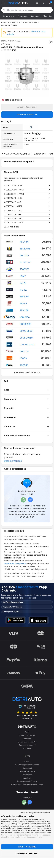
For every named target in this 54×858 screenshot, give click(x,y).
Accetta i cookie (27, 847)
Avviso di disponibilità (27, 107)
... (36, 140)
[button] (37, 3)
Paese (27, 732)
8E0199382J (13, 206)
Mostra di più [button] (12, 227)
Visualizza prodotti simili (27, 372)
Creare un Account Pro (27, 742)
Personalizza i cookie (27, 853)
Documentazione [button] (13, 460)
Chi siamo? (27, 761)
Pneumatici (23, 16)
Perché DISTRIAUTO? (27, 735)
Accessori (35, 16)
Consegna (27, 738)
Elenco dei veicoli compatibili (16, 154)
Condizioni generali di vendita (27, 765)
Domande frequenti (27, 745)
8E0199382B (13, 198)
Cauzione (27, 748)
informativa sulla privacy (15, 563)
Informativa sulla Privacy (27, 781)
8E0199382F (13, 202)
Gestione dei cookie (27, 771)
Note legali (27, 778)
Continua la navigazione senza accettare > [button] (35, 813)
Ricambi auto (9, 16)
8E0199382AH (14, 193)
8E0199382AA (14, 189)
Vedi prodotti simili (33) (27, 114)
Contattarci (27, 768)
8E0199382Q (13, 210)
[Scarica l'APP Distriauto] (16, 620)
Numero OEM (39, 154)
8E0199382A (13, 185)
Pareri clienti (27, 774)
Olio (45, 16)
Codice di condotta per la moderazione (27, 784)
